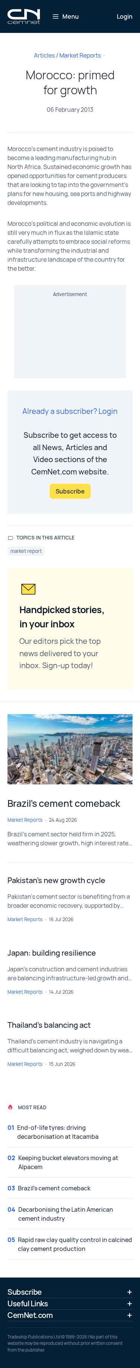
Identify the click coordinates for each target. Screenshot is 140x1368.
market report (26, 551)
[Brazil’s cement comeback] (70, 749)
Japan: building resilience (51, 953)
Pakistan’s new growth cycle (56, 880)
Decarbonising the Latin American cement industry (65, 1214)
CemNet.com (30, 1315)
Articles (44, 55)
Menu (70, 16)
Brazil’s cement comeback (63, 803)
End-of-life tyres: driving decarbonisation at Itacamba (58, 1132)
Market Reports (80, 55)
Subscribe (70, 491)
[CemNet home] (23, 16)
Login (125, 16)
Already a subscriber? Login (70, 411)
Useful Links (27, 1303)
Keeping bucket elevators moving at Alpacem (68, 1162)
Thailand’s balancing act (49, 1025)
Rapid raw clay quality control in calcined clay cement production (75, 1244)
